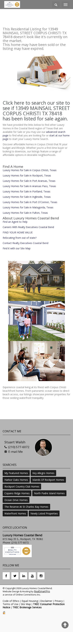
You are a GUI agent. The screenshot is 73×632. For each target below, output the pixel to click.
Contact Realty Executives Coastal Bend (25, 243)
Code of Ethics (11, 601)
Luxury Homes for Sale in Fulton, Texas (25, 212)
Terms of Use (10, 604)
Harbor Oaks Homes (16, 479)
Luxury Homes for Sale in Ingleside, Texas (27, 196)
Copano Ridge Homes (17, 493)
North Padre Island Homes (49, 493)
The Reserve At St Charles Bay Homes (26, 506)
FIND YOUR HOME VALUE (18, 232)
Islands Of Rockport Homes (48, 479)
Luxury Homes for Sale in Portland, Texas (26, 191)
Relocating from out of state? (19, 237)
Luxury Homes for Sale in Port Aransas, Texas (29, 180)
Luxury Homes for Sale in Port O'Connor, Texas (30, 202)
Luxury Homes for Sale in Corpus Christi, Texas (30, 170)
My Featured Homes (16, 473)
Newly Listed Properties (44, 513)
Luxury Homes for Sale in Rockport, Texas (27, 175)
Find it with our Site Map (16, 248)
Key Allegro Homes (43, 473)
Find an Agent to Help (15, 221)
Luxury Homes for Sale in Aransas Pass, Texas (29, 186)
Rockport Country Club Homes (21, 486)
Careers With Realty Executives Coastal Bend (28, 227)
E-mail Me (15, 452)
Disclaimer (46, 601)
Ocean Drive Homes (16, 500)
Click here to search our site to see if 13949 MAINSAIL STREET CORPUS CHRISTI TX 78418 (36, 108)
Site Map (26, 604)
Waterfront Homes (15, 513)
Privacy (59, 601)
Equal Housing (30, 601)
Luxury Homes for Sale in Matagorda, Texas (28, 207)
